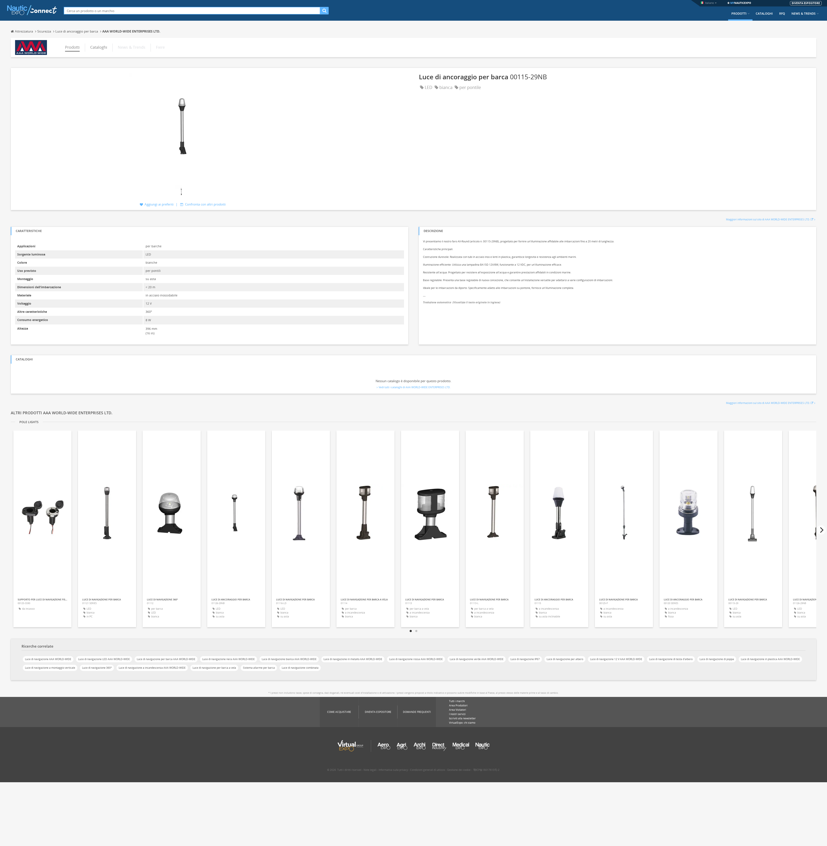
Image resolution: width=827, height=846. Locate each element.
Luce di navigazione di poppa (717, 659)
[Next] (821, 530)
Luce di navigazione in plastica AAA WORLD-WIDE (770, 659)
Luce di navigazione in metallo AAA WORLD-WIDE (352, 659)
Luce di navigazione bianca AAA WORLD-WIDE (289, 659)
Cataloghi (764, 14)
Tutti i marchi (457, 701)
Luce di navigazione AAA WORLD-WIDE (48, 659)
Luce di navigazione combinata (300, 668)
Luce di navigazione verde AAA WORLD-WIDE (477, 659)
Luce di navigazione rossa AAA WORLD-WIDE (416, 659)
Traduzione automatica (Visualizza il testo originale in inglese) (461, 302)
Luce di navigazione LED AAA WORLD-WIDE (104, 659)
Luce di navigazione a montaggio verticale (50, 668)
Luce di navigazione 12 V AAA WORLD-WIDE (616, 659)
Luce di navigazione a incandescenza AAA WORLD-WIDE (152, 668)
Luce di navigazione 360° (97, 668)
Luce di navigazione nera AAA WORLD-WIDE (228, 659)
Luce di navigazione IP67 (525, 659)
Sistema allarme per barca (259, 668)
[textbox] (192, 10)
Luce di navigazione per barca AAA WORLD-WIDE (166, 659)
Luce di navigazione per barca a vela (214, 668)
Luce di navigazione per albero (565, 659)
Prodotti (738, 14)
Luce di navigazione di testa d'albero (671, 659)
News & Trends (803, 14)
